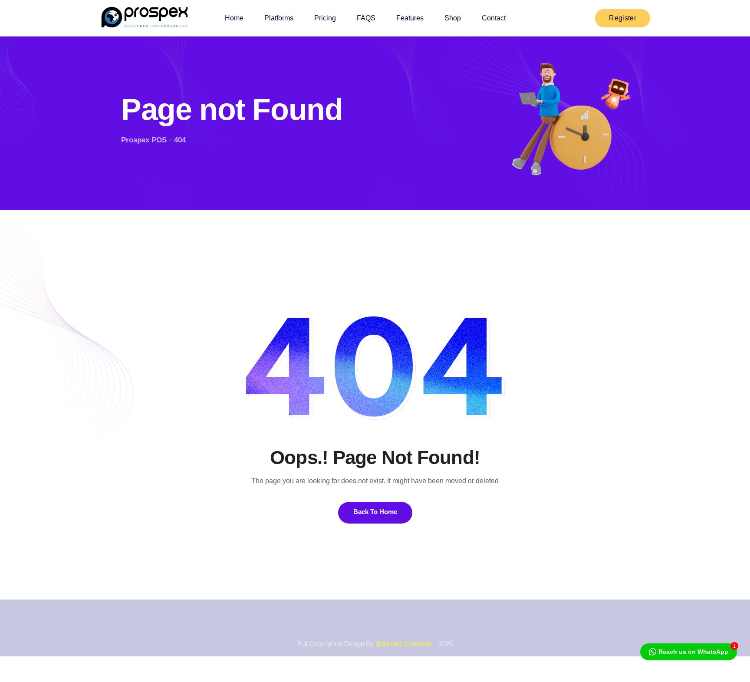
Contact (494, 18)
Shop (452, 18)
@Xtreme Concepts (403, 643)
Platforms (278, 18)
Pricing (325, 18)
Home (234, 18)
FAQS (366, 18)
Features (410, 18)
